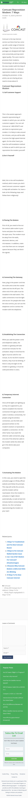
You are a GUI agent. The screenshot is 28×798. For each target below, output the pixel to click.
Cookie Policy (5, 774)
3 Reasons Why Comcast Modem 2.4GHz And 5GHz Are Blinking (16, 569)
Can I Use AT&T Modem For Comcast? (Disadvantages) (15, 560)
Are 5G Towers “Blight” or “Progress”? (14, 672)
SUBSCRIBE (14, 758)
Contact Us (14, 777)
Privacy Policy (14, 774)
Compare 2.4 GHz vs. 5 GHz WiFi (12, 694)
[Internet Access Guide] (7, 2)
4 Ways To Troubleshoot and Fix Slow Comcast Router (15, 545)
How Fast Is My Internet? (10, 676)
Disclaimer (22, 774)
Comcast (7, 586)
